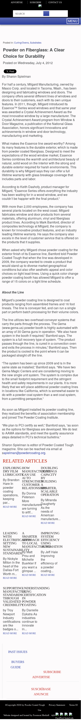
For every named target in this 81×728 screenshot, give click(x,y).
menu (72, 21)
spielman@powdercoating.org (24, 453)
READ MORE (10, 507)
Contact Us (55, 2)
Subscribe (35, 2)
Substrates (35, 42)
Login (52, 715)
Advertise (17, 2)
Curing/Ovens (21, 42)
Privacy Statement (57, 705)
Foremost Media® (41, 715)
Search (46, 13)
